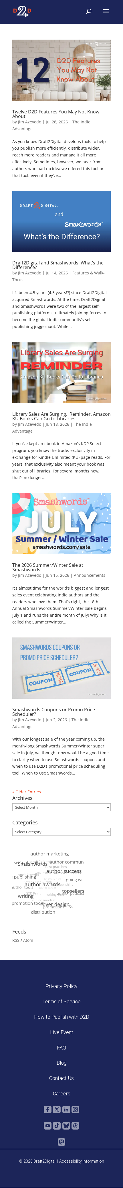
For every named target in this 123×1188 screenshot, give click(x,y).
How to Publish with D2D (61, 1017)
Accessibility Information (81, 1161)
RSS (15, 940)
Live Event (61, 1032)
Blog (62, 1063)
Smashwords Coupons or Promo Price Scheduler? (53, 711)
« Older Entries (26, 791)
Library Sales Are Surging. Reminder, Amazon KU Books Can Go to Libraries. (61, 416)
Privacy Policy (61, 986)
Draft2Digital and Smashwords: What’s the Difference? (58, 265)
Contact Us (61, 1078)
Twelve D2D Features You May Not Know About (55, 114)
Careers (61, 1094)
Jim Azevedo (29, 122)
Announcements (89, 575)
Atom (28, 940)
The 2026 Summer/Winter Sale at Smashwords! (47, 567)
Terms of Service (61, 1001)
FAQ (61, 1048)
